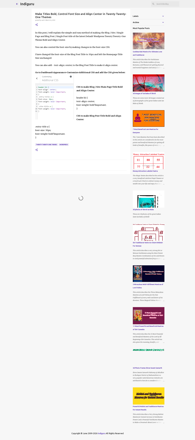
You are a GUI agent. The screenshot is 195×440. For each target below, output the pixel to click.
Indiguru (27, 4)
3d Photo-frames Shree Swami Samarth (147, 368)
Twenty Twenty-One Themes (46, 144)
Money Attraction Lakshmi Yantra (145, 171)
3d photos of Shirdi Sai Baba (143, 209)
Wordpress (64, 144)
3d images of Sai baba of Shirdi (144, 93)
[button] (36, 24)
